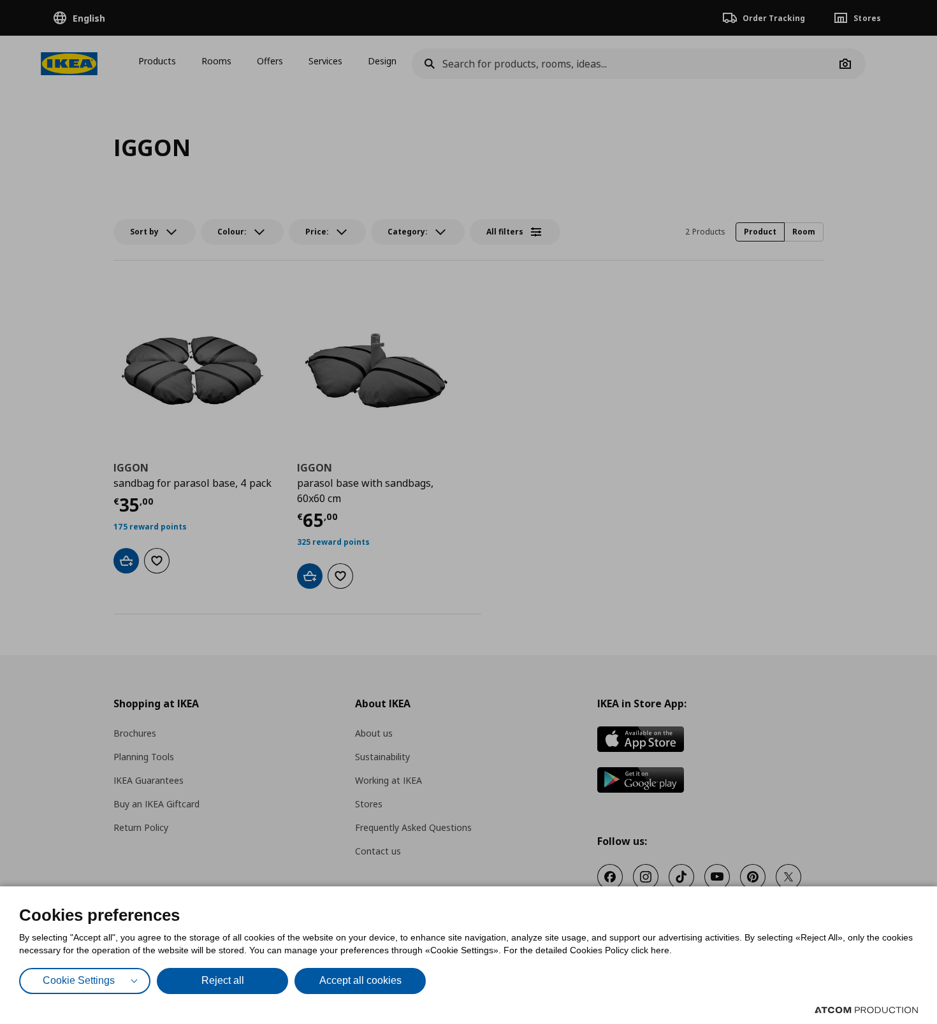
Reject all (222, 980)
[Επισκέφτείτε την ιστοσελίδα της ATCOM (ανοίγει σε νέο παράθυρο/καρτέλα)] (866, 1010)
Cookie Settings (79, 980)
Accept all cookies (360, 980)
